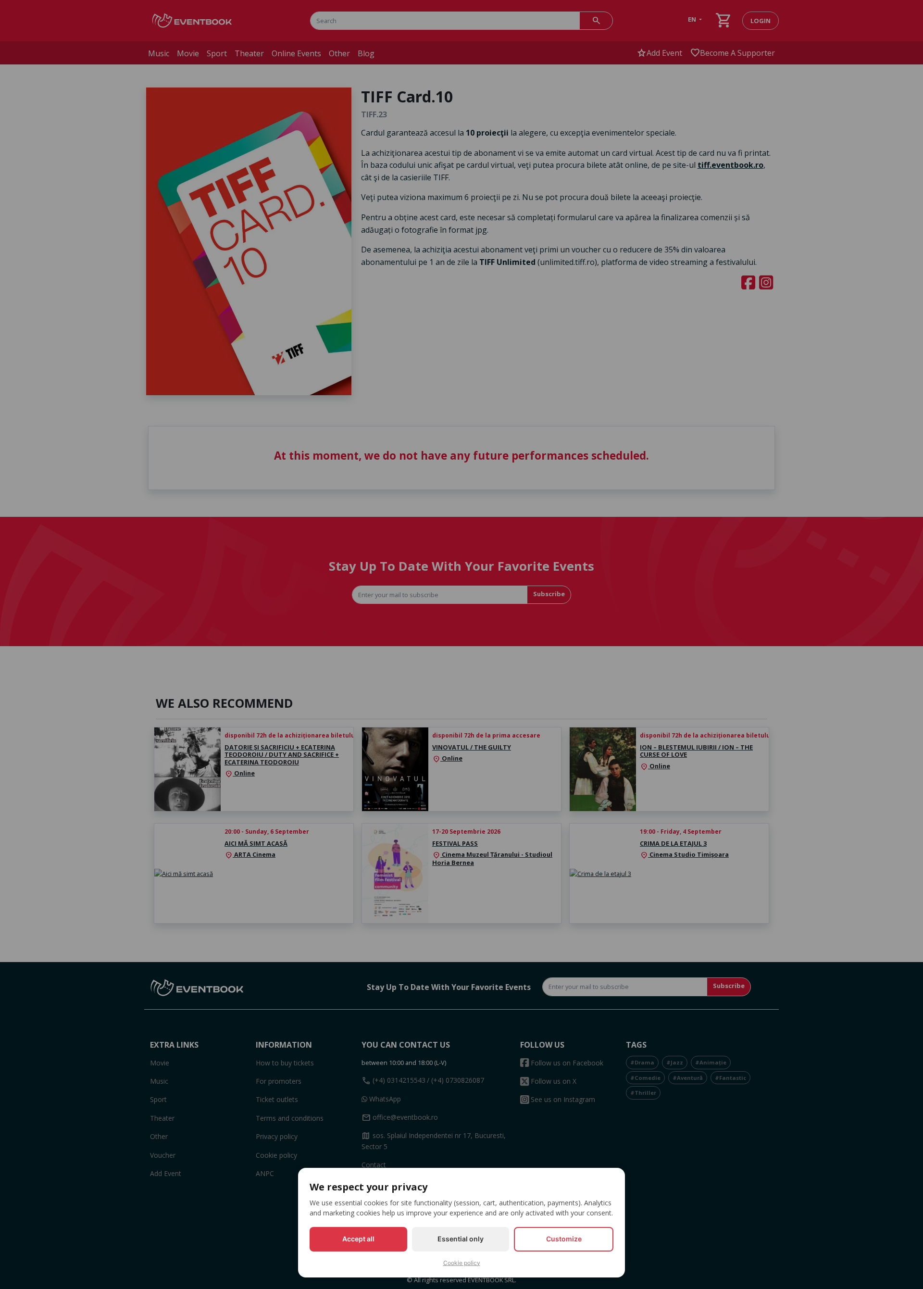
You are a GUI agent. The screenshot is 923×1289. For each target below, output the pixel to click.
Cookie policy (461, 1262)
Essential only (460, 1239)
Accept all (358, 1239)
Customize (564, 1239)
